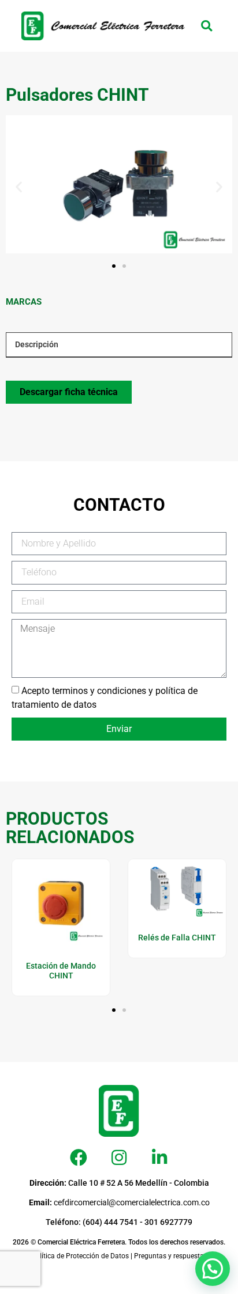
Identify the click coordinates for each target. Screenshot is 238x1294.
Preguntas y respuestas (170, 1256)
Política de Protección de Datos (80, 1256)
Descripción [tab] (36, 344)
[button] (206, 26)
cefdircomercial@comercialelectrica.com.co (119, 1202)
